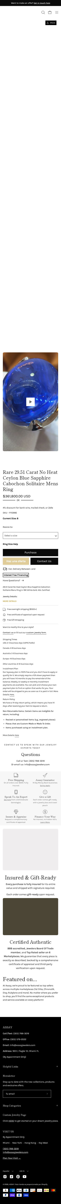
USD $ (21, 1171)
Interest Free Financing (16, 575)
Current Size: (9, 518)
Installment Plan (10, 668)
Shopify (44, 1184)
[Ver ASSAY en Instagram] (5, 1176)
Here (17, 735)
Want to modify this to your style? (18, 627)
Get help (7, 800)
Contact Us (44, 561)
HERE (11, 1120)
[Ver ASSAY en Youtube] (24, 1176)
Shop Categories (12, 1105)
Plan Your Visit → (12, 1158)
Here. (12, 694)
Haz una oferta (16, 561)
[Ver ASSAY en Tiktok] (11, 1176)
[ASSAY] (15, 12)
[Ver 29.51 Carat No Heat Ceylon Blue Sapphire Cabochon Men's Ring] (30, 401)
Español (6, 1171)
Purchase (30, 552)
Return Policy (9, 699)
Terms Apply (45, 785)
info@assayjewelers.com (15, 1152)
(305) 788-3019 (11, 1148)
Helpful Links (10, 1066)
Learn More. (45, 822)
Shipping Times (10, 639)
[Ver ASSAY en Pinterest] (18, 1176)
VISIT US (8, 1131)
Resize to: (8, 527)
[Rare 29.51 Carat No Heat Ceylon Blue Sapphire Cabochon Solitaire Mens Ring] (9, 459)
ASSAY (7, 1027)
